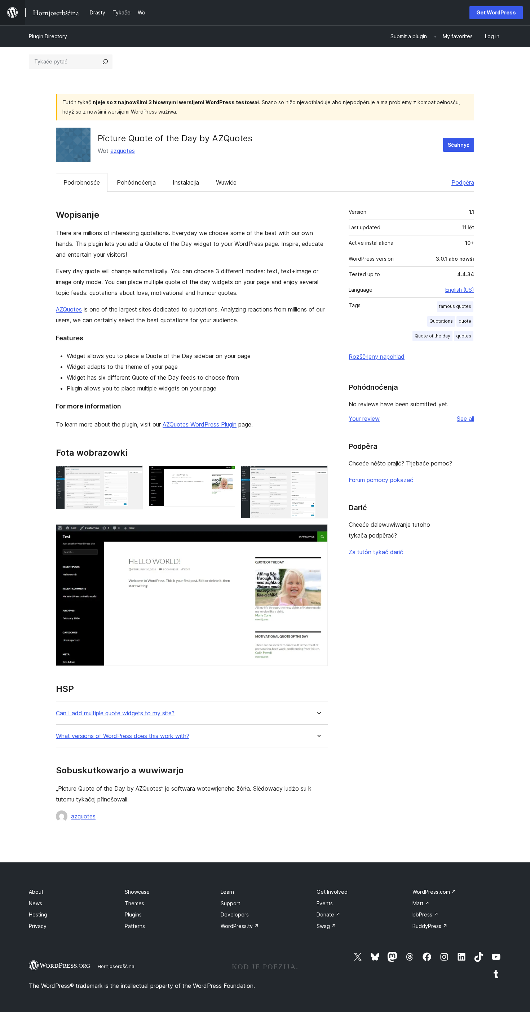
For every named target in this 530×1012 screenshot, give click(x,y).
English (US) (459, 290)
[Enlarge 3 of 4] (318, 475)
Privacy (38, 926)
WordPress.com (434, 892)
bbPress (425, 914)
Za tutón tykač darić (376, 552)
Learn (227, 892)
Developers (235, 914)
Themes (134, 903)
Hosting (38, 914)
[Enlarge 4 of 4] (318, 534)
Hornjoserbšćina (116, 966)
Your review (364, 418)
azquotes (122, 150)
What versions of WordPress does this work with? (122, 736)
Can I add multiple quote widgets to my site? (115, 713)
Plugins (133, 914)
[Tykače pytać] (105, 61)
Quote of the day (432, 336)
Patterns (135, 926)
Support (230, 903)
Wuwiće (226, 182)
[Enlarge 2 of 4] (225, 475)
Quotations (441, 321)
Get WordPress (496, 12)
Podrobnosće (81, 182)
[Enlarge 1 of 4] (133, 475)
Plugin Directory (48, 36)
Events (325, 903)
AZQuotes (69, 309)
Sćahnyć (458, 145)
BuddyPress (429, 926)
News (35, 903)
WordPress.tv (240, 926)
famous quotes (455, 306)
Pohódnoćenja (136, 182)
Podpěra (462, 182)
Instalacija (186, 182)
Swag (326, 926)
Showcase (137, 892)
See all (465, 418)
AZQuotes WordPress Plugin (200, 424)
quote (465, 321)
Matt (420, 903)
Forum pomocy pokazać (381, 479)
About (36, 892)
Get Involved (332, 892)
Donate (328, 914)
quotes (463, 336)
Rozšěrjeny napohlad (377, 356)
